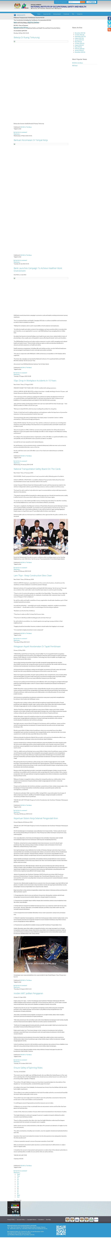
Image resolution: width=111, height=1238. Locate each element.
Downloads (66, 14)
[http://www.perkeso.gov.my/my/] (91, 1219)
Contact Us (79, 14)
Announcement (57, 14)
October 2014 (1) (79, 43)
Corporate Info (47, 14)
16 (18, 1183)
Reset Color (15, 1207)
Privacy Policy (11, 1219)
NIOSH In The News (33, 22)
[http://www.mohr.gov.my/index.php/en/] (82, 1219)
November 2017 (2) (80, 33)
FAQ (73, 14)
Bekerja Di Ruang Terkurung (27, 37)
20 (18, 1190)
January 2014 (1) (79, 50)
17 (18, 1184)
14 (18, 1179)
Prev (18, 1176)
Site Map (48, 1219)
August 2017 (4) (79, 38)
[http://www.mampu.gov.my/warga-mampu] (96, 1219)
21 (18, 1191)
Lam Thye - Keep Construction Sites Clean (33, 575)
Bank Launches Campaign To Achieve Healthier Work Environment (38, 269)
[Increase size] (13, 1213)
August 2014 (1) (79, 45)
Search (82, 2)
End (18, 1197)
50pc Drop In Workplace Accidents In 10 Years (35, 380)
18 (18, 1186)
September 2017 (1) (80, 36)
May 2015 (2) (78, 41)
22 (18, 1193)
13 (18, 1177)
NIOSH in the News (77, 63)
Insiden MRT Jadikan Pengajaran (28, 993)
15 (18, 1181)
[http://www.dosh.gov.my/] (87, 1219)
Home (38, 14)
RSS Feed (74, 65)
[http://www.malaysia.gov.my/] (67, 1219)
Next (18, 1195)
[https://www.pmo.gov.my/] (72, 1219)
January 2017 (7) (79, 40)
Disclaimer (41, 1219)
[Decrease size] (18, 1213)
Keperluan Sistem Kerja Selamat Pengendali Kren (36, 818)
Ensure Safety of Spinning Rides (28, 1067)
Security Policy (21, 1219)
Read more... (17, 134)
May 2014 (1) (78, 47)
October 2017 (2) (79, 34)
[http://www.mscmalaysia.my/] (77, 1219)
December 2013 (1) (80, 52)
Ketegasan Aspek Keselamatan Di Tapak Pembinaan (37, 646)
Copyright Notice (31, 1219)
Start (18, 1174)
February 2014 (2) (79, 48)
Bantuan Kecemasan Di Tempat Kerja (31, 140)
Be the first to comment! (20, 132)
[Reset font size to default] (15, 1213)
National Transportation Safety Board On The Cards (37, 468)
